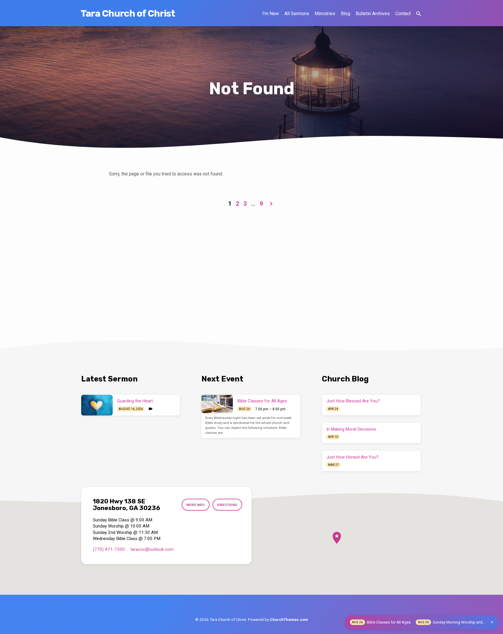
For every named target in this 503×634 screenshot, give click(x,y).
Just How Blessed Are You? (353, 401)
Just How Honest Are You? (352, 457)
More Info (195, 505)
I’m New (270, 13)
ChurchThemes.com (289, 619)
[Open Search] (418, 13)
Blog (345, 13)
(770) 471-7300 (109, 549)
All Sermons (296, 13)
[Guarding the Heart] (97, 405)
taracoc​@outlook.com (151, 549)
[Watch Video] (150, 409)
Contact (403, 13)
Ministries (325, 13)
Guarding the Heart (135, 401)
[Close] (492, 622)
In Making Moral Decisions (351, 429)
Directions (227, 505)
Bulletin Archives (373, 13)
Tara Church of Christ (128, 13)
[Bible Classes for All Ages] (217, 404)
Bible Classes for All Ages (262, 401)
